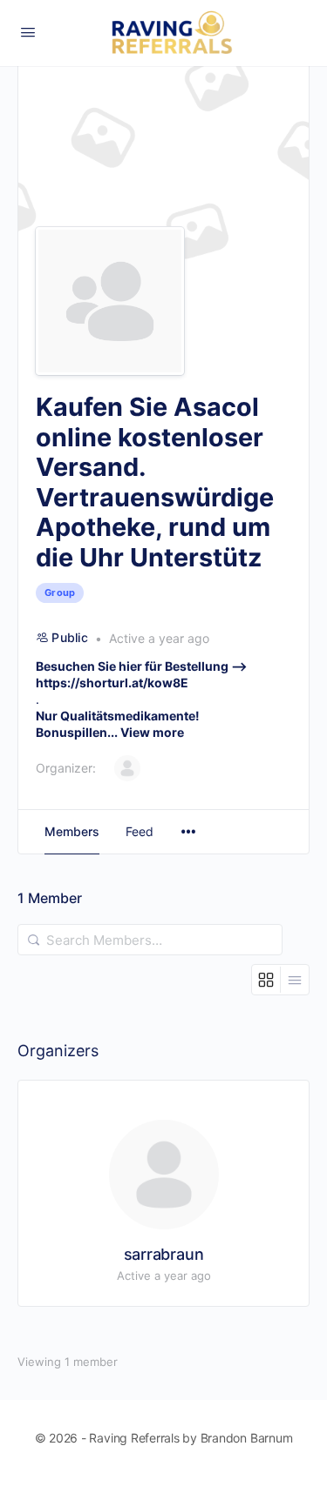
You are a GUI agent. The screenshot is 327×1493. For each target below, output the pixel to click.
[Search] (34, 939)
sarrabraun (164, 1254)
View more (152, 732)
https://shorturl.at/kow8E (112, 682)
